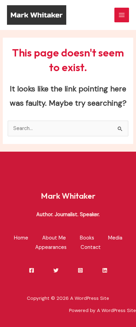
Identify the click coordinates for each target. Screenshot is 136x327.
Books (87, 238)
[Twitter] (56, 270)
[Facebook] (31, 270)
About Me (54, 238)
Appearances (51, 247)
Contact (91, 247)
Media (115, 238)
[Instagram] (80, 270)
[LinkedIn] (105, 270)
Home (21, 238)
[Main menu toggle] (121, 15)
